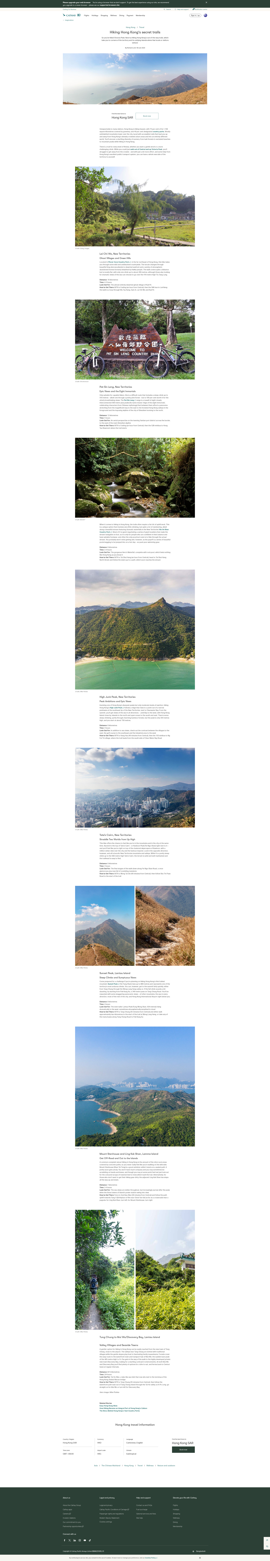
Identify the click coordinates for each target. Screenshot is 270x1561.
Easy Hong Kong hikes (108, 1406)
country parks (158, 131)
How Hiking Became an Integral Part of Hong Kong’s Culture (123, 1408)
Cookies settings (106, 1522)
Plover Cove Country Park (118, 262)
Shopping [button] (104, 15)
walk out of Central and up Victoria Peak (146, 149)
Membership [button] (140, 15)
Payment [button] (130, 15)
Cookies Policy (150, 1558)
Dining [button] (121, 15)
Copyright (66, 1551)
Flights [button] (86, 15)
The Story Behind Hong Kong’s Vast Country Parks (120, 1411)
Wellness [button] (113, 15)
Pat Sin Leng (129, 400)
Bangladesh (200, 1551)
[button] (200, 1558)
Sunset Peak (113, 984)
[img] (206, 2)
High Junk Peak (116, 708)
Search (168, 9)
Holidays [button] (95, 15)
